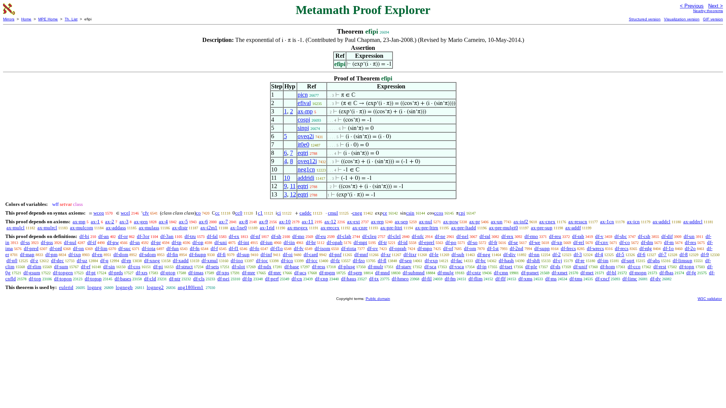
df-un (689, 236)
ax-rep (377, 221)
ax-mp (305, 111)
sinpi (303, 128)
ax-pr (474, 221)
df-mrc (274, 272)
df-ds (555, 266)
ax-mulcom (81, 227)
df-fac (456, 260)
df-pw (113, 242)
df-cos (134, 266)
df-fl (382, 260)
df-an (103, 236)
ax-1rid (267, 227)
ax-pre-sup (541, 227)
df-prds (116, 272)
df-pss (47, 242)
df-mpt (360, 242)
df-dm (647, 242)
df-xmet (560, 272)
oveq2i (306, 136)
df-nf (255, 236)
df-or (123, 236)
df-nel (462, 236)
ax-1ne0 (238, 227)
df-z (34, 260)
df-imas (195, 272)
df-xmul (210, 260)
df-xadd (181, 260)
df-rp (126, 260)
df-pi (158, 266)
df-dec (57, 260)
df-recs (621, 248)
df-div (509, 254)
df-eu (320, 236)
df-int (243, 242)
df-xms (525, 278)
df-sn (135, 242)
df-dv (655, 278)
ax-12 (330, 221)
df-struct (184, 266)
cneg (357, 213)
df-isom (322, 248)
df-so (472, 242)
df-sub (457, 254)
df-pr (156, 242)
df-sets (212, 266)
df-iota (148, 248)
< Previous (692, 6)
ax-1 (95, 221)
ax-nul (425, 221)
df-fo (254, 248)
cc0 (238, 213)
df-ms (551, 278)
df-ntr (174, 278)
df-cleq (369, 236)
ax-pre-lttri (391, 227)
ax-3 (124, 221)
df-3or (143, 236)
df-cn (297, 278)
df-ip (482, 266)
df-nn (534, 254)
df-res (690, 242)
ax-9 (263, 221)
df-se (513, 242)
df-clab (344, 236)
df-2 (556, 254)
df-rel (578, 242)
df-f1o (276, 248)
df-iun (266, 242)
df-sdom (147, 254)
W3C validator (710, 299)
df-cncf (602, 278)
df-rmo (531, 236)
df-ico (287, 260)
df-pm (51, 254)
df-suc (124, 248)
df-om (470, 248)
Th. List (71, 19)
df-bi (84, 236)
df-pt (91, 272)
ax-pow (450, 221)
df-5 (620, 254)
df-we (534, 242)
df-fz (335, 260)
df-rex (507, 236)
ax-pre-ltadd (463, 227)
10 (287, 178)
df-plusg (346, 266)
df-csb (644, 236)
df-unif (580, 266)
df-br (311, 242)
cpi (462, 213)
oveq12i (307, 161)
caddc (305, 213)
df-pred (31, 248)
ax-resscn (577, 221)
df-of (448, 248)
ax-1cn (607, 221)
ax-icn (633, 221)
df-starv (403, 266)
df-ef (85, 266)
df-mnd (382, 272)
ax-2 (109, 221)
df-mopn (638, 272)
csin (410, 213)
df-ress (318, 266)
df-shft (533, 260)
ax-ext (353, 221)
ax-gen (141, 221)
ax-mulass (149, 227)
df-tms (575, 278)
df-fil (427, 278)
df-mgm (327, 272)
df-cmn (501, 272)
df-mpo (424, 248)
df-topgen (63, 272)
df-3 (578, 254)
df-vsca (456, 266)
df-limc (629, 278)
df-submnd (414, 272)
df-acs (300, 272)
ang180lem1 (190, 287)
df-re (580, 260)
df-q (104, 260)
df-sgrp (355, 272)
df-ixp (74, 254)
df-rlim (34, 266)
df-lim (101, 248)
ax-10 (285, 221)
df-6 (641, 254)
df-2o (690, 248)
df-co (624, 242)
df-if (91, 242)
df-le (434, 254)
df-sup (243, 254)
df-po (450, 242)
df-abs (653, 260)
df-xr (386, 254)
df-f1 (234, 248)
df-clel (394, 236)
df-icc (312, 260)
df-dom (120, 254)
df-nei (223, 278)
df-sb (276, 236)
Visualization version (682, 19)
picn (303, 94)
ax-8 (243, 221)
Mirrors (8, 19)
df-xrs (141, 272)
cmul (333, 213)
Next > (715, 6)
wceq (98, 213)
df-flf (500, 278)
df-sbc (620, 236)
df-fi (221, 254)
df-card (311, 254)
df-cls (199, 278)
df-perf (272, 278)
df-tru (190, 236)
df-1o (668, 248)
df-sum (61, 266)
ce (385, 213)
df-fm (450, 278)
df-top (35, 278)
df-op (197, 242)
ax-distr (180, 227)
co (198, 213)
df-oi (288, 254)
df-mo (298, 236)
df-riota (348, 248)
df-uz (82, 260)
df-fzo (359, 260)
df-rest (659, 266)
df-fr (493, 242)
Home (26, 19)
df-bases (123, 278)
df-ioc (262, 260)
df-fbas (666, 272)
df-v (599, 236)
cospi (304, 119)
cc (217, 213)
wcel (125, 213)
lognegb (124, 287)
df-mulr (375, 266)
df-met (587, 272)
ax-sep (401, 221)
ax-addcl (661, 221)
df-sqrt (627, 260)
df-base (291, 266)
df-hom (607, 266)
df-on (78, 248)
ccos (438, 213)
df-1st (493, 248)
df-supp (542, 248)
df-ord (56, 248)
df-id (403, 242)
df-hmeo (400, 278)
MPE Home (48, 19)
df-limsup (682, 260)
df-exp (431, 260)
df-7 (662, 254)
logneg (94, 287)
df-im (602, 260)
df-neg (483, 254)
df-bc (480, 260)
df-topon (63, 278)
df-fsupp (197, 254)
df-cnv (601, 242)
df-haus (348, 278)
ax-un (497, 221)
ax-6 (203, 221)
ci (279, 213)
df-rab (578, 236)
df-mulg (445, 272)
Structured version (645, 19)
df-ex (234, 236)
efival (304, 103)
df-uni (220, 242)
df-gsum (31, 272)
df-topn (686, 266)
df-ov (372, 248)
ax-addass (116, 227)
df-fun (172, 248)
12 (293, 194)
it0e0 (303, 144)
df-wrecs (595, 248)
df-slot (238, 266)
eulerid (66, 287)
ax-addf (573, 227)
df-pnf (335, 254)
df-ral (484, 236)
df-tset (506, 266)
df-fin (172, 254)
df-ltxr (409, 254)
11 (293, 186)
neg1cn (306, 169)
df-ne (440, 236)
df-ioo (237, 260)
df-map (27, 254)
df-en (97, 254)
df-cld (150, 278)
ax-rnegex (297, 227)
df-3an (167, 236)
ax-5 (183, 221)
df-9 (705, 254)
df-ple (531, 266)
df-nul (70, 242)
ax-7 (223, 221)
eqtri (303, 153)
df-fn (195, 248)
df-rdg (645, 248)
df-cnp (321, 278)
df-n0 (11, 260)
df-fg (691, 272)
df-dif (667, 236)
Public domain (378, 299)
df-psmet (530, 272)
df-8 (683, 254)
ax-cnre (360, 227)
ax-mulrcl (47, 227)
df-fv (299, 248)
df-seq (405, 260)
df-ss (25, 242)
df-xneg (152, 260)
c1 (260, 213)
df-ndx (264, 266)
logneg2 (155, 287)
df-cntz (474, 272)
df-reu (555, 236)
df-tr (382, 242)
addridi (306, 178)
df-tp (177, 242)
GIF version (713, 19)
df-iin (289, 242)
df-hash (506, 260)
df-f (214, 248)
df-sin (109, 266)
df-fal (212, 236)
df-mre (248, 272)
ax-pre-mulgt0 (503, 227)
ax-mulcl (15, 227)
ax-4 (163, 221)
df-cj (557, 260)
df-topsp (93, 278)
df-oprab (397, 248)
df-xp (556, 242)
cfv (146, 213)
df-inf (266, 254)
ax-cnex (547, 221)
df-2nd (516, 248)
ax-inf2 (520, 221)
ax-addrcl (693, 221)
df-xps (222, 272)
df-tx (374, 278)
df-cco (634, 266)
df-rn (669, 242)
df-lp (247, 278)
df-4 (599, 254)
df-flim (475, 278)
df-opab (335, 242)
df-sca (430, 266)
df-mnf (361, 254)
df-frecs (568, 248)
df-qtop (167, 272)
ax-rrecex (330, 227)
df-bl (611, 272)
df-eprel (426, 242)
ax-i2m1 (208, 227)
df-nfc (418, 236)
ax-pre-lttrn (426, 227)
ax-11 (307, 221)
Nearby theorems (708, 11)
